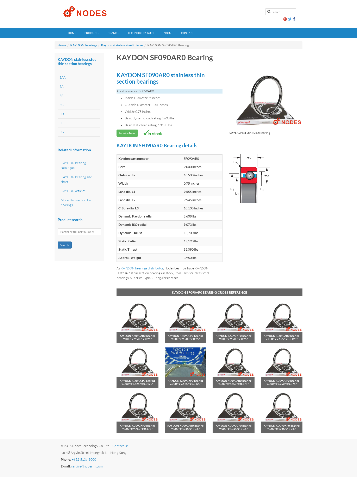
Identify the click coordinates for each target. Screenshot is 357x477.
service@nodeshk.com (87, 466)
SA (61, 86)
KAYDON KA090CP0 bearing (185, 336)
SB (61, 96)
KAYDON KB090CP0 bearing (137, 380)
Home (72, 33)
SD (62, 114)
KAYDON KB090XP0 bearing (185, 380)
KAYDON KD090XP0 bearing (282, 425)
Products (91, 33)
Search (64, 245)
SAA (62, 77)
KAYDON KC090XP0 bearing (137, 425)
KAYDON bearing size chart (76, 179)
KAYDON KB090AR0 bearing (281, 336)
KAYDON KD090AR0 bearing (185, 425)
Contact (187, 33)
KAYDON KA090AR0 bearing (137, 336)
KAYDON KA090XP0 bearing (233, 336)
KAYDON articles (73, 191)
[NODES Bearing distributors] (84, 11)
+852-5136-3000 (84, 459)
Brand (113, 33)
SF (61, 123)
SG (62, 132)
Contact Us (120, 446)
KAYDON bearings (83, 45)
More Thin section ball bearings (76, 202)
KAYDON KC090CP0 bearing (281, 380)
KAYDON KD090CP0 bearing (233, 425)
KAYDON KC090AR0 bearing (233, 380)
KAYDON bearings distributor (142, 268)
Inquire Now (127, 133)
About (168, 33)
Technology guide (141, 33)
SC (62, 105)
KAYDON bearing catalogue (73, 165)
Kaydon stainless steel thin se (122, 45)
